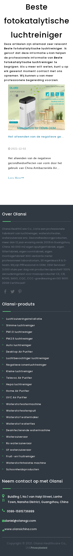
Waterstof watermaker (22, 417)
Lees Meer (14, 177)
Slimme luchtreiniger (20, 325)
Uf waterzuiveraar (18, 450)
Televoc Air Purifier (19, 378)
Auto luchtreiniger (18, 345)
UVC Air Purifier (16, 397)
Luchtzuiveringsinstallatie (24, 319)
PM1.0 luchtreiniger (19, 332)
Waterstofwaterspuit (21, 411)
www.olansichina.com (20, 529)
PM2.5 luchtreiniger (19, 339)
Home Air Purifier (17, 391)
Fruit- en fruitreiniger (20, 456)
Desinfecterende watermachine (28, 430)
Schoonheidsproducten (22, 469)
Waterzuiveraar (17, 437)
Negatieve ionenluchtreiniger (26, 365)
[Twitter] (13, 291)
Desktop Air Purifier (19, 352)
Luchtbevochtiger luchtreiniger (27, 358)
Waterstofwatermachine (23, 404)
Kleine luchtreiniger (19, 371)
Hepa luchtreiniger (19, 384)
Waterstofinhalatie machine (26, 463)
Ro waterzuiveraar (19, 443)
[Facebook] (5, 291)
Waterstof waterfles (20, 424)
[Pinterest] (20, 291)
